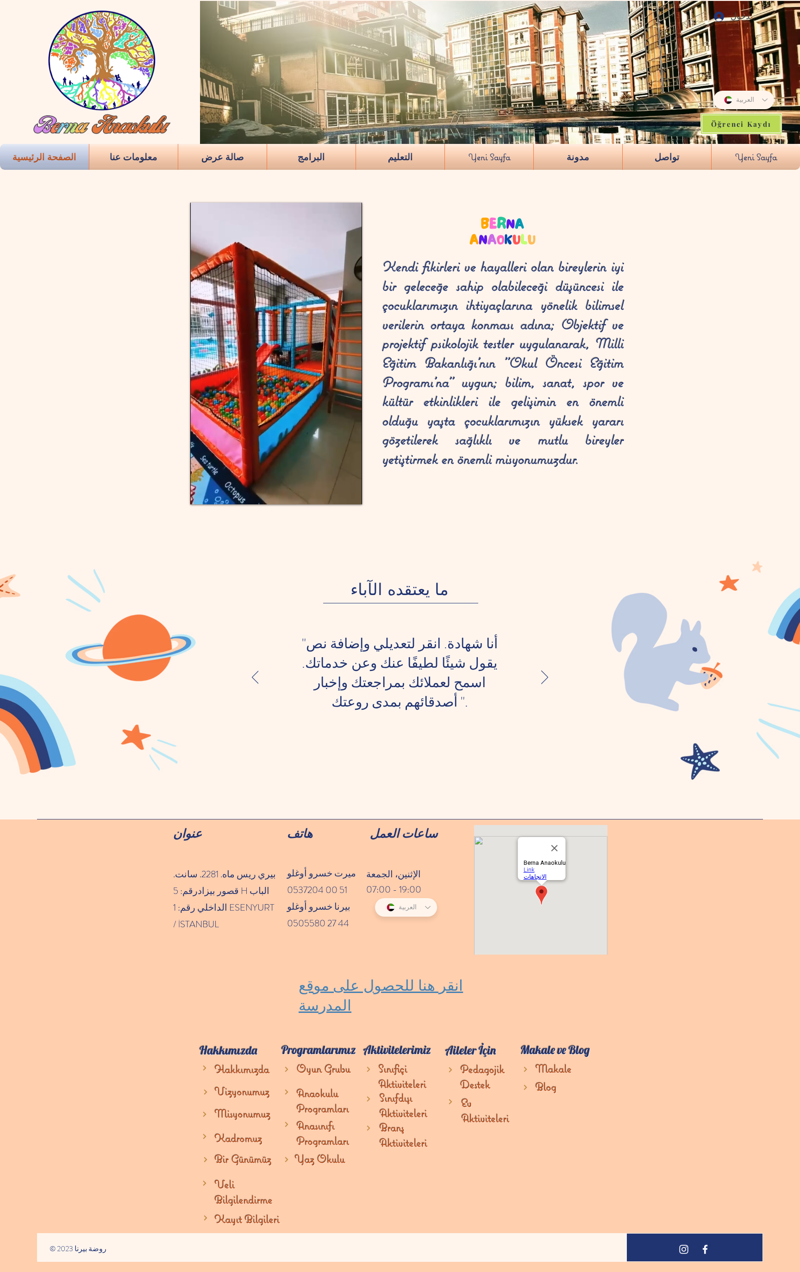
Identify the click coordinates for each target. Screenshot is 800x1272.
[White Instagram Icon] (684, 1249)
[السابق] (255, 677)
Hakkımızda (242, 1069)
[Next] (205, 1068)
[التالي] (544, 677)
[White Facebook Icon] (705, 1249)
